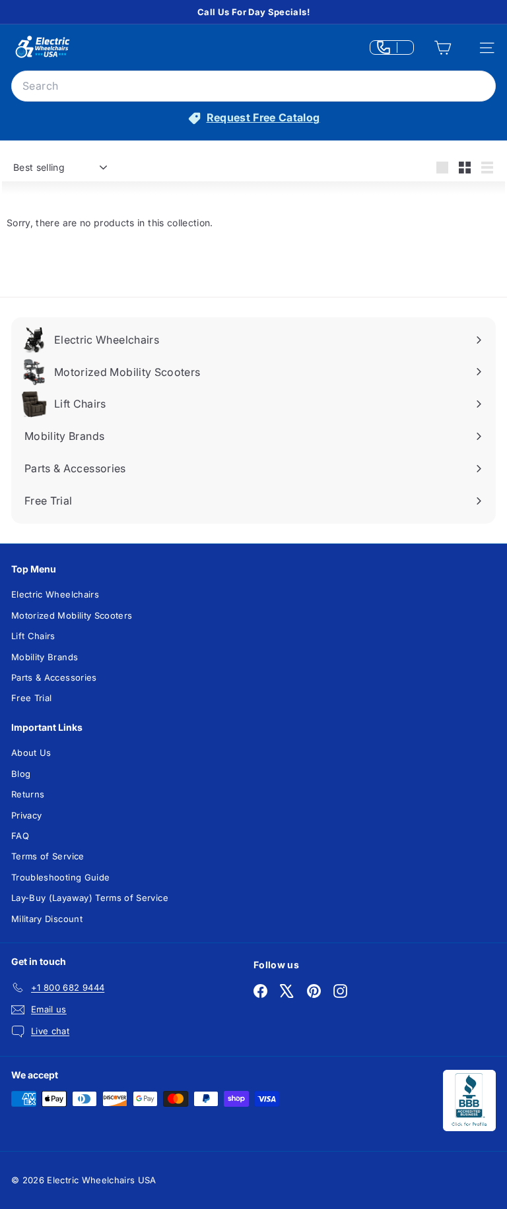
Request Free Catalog (263, 117)
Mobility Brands (44, 657)
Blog (20, 773)
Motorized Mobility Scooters (71, 615)
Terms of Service (47, 856)
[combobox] (253, 86)
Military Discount (47, 919)
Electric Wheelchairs (55, 594)
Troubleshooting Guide (60, 877)
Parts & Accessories (54, 677)
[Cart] (442, 48)
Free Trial (31, 698)
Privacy (26, 815)
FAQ (20, 835)
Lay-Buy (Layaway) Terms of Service (89, 897)
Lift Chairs (33, 636)
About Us (31, 752)
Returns (27, 794)
